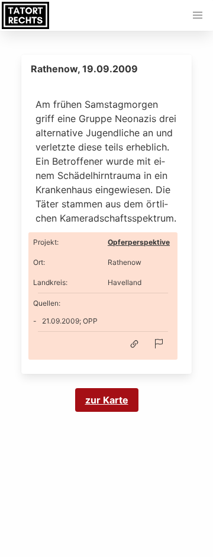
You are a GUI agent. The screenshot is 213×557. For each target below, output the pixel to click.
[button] (197, 15)
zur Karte (106, 400)
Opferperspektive (139, 242)
